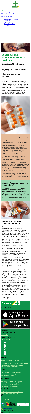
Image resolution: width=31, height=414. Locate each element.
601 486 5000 (4, 335)
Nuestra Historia (13, 360)
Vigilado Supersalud (8, 375)
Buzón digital (9, 22)
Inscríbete (3, 392)
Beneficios (9, 392)
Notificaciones (8, 363)
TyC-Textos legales (12, 374)
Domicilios (4, 381)
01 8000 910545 (5, 339)
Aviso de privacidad (6, 372)
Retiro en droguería (12, 381)
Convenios (7, 384)
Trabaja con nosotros (17, 363)
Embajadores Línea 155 (9, 365)
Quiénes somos (5, 360)
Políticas (14, 372)
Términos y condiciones (12, 393)
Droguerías (13, 13)
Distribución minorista (12, 366)
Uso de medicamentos (12, 386)
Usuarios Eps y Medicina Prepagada (7, 16)
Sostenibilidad (12, 362)
